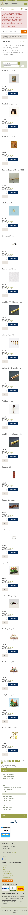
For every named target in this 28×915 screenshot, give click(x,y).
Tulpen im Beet (5, 563)
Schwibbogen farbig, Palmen (9, 662)
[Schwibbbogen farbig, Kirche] (14, 636)
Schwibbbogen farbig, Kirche (9, 629)
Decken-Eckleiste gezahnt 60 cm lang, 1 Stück (13, 170)
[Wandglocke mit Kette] (14, 409)
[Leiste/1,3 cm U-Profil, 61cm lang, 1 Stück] (14, 442)
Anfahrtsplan (15, 852)
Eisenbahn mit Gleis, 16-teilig (9, 596)
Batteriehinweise (7, 877)
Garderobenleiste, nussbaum (8, 500)
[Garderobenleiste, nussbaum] (14, 506)
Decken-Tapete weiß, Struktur (9, 269)
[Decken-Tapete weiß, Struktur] (14, 277)
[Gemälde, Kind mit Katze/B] (14, 144)
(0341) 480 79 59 (8, 0)
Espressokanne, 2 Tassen (8, 236)
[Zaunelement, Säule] (14, 475)
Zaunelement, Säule (6, 467)
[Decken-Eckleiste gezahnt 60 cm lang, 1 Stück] (14, 178)
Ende (2, 763)
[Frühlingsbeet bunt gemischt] (14, 702)
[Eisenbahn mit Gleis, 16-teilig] (14, 603)
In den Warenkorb (12, 93)
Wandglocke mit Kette (7, 401)
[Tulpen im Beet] (14, 570)
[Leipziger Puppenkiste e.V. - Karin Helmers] (10, 3)
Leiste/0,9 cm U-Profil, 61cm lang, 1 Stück (12, 302)
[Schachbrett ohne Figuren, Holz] (14, 112)
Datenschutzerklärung (8, 875)
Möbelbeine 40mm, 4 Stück (8, 335)
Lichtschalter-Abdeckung (8, 203)
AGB (4, 869)
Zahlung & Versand (7, 873)
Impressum (5, 865)
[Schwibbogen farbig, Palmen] (14, 669)
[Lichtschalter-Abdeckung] (14, 210)
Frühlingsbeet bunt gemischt (8, 695)
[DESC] (19, 63)
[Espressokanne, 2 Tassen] (14, 244)
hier (8, 767)
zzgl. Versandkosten (9, 89)
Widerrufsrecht (6, 871)
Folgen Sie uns (7, 859)
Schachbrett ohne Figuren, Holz (9, 104)
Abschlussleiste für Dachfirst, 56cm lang (11, 368)
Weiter (18, 761)
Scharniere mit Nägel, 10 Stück (9, 728)
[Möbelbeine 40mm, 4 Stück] (14, 343)
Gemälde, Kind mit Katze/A (8, 71)
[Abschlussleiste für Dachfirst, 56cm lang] (14, 376)
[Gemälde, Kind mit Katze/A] (14, 78)
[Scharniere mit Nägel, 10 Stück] (14, 735)
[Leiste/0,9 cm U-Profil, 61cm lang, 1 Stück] (14, 310)
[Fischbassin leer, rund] (14, 537)
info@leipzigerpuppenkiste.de (20, 0)
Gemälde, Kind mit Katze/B (8, 137)
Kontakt (4, 867)
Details (5, 97)
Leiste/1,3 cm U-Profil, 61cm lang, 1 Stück (12, 434)
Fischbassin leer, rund (7, 530)
